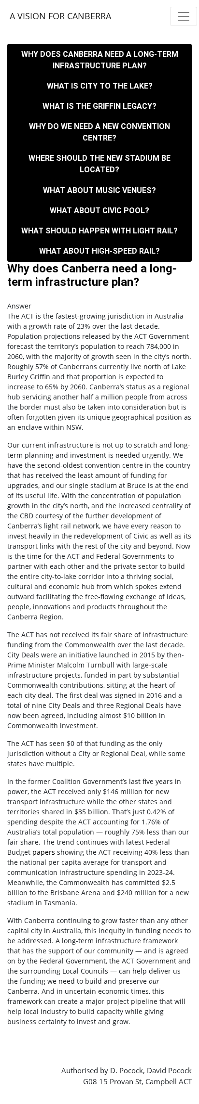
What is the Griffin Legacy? (99, 106)
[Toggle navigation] (183, 16)
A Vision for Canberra (60, 16)
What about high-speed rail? (99, 251)
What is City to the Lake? (100, 85)
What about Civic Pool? (99, 210)
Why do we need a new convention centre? (99, 132)
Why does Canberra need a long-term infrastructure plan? (99, 60)
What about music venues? (99, 190)
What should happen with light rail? (99, 230)
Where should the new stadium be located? (99, 164)
